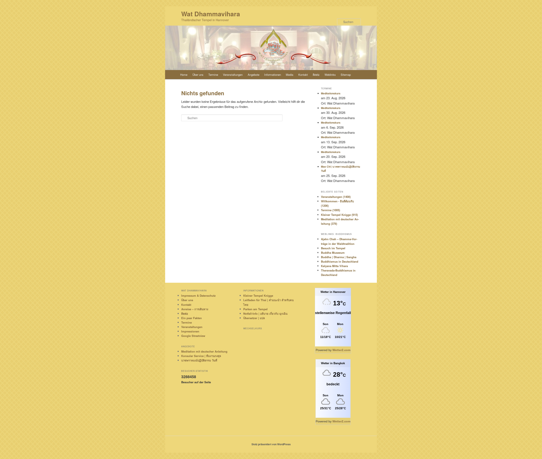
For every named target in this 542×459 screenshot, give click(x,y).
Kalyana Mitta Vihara (334, 266)
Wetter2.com (341, 350)
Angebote (253, 75)
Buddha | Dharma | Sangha (338, 257)
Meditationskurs (330, 93)
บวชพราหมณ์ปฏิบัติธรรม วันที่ (199, 360)
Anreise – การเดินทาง (194, 309)
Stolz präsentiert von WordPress (271, 444)
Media (289, 75)
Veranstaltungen (233, 75)
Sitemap (346, 75)
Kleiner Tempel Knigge (258, 296)
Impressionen (190, 331)
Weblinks (330, 75)
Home (183, 75)
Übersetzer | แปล (254, 318)
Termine (213, 75)
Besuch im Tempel (333, 248)
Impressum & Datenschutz (198, 296)
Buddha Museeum (333, 253)
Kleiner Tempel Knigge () (339, 215)
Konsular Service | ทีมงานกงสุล (201, 356)
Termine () (330, 210)
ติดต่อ (316, 75)
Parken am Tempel (255, 309)
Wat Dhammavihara (210, 13)
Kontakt (303, 75)
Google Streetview (193, 336)
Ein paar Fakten (191, 318)
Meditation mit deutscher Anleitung (204, 351)
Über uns (197, 75)
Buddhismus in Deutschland (339, 261)
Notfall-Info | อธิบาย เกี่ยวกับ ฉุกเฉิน (265, 314)
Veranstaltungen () (336, 197)
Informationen (272, 75)
